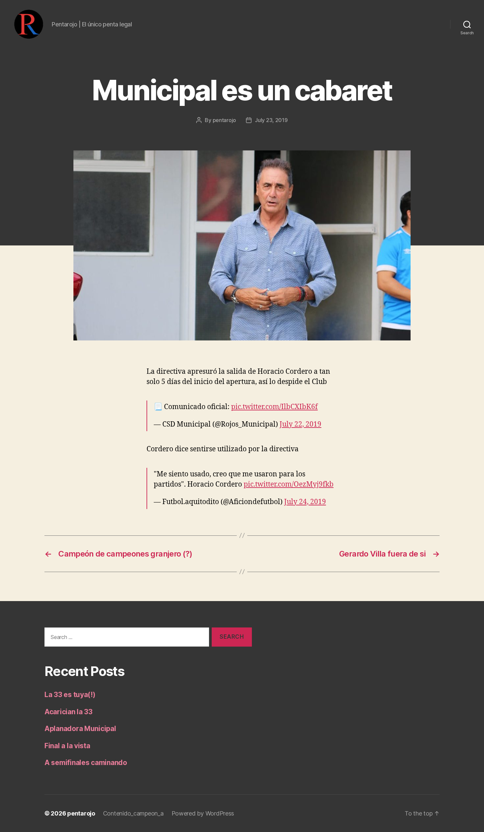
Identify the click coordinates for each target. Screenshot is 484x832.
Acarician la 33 (68, 712)
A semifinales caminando (85, 762)
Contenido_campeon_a (133, 813)
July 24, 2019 (305, 501)
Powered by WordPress (203, 813)
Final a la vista (67, 746)
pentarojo (224, 120)
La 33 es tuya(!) (69, 694)
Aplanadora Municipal (80, 728)
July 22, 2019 (300, 424)
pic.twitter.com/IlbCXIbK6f (274, 406)
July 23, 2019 (271, 120)
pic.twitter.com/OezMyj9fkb (289, 484)
